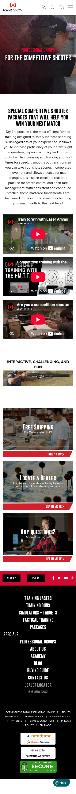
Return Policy (34, 716)
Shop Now (55, 454)
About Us (38, 648)
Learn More (54, 506)
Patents (16, 720)
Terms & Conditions (41, 720)
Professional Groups (38, 641)
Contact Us (38, 677)
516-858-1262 (38, 692)
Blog (38, 663)
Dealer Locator (38, 684)
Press (35, 578)
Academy (38, 656)
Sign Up (11, 578)
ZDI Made (45, 725)
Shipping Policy (60, 716)
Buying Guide (38, 670)
